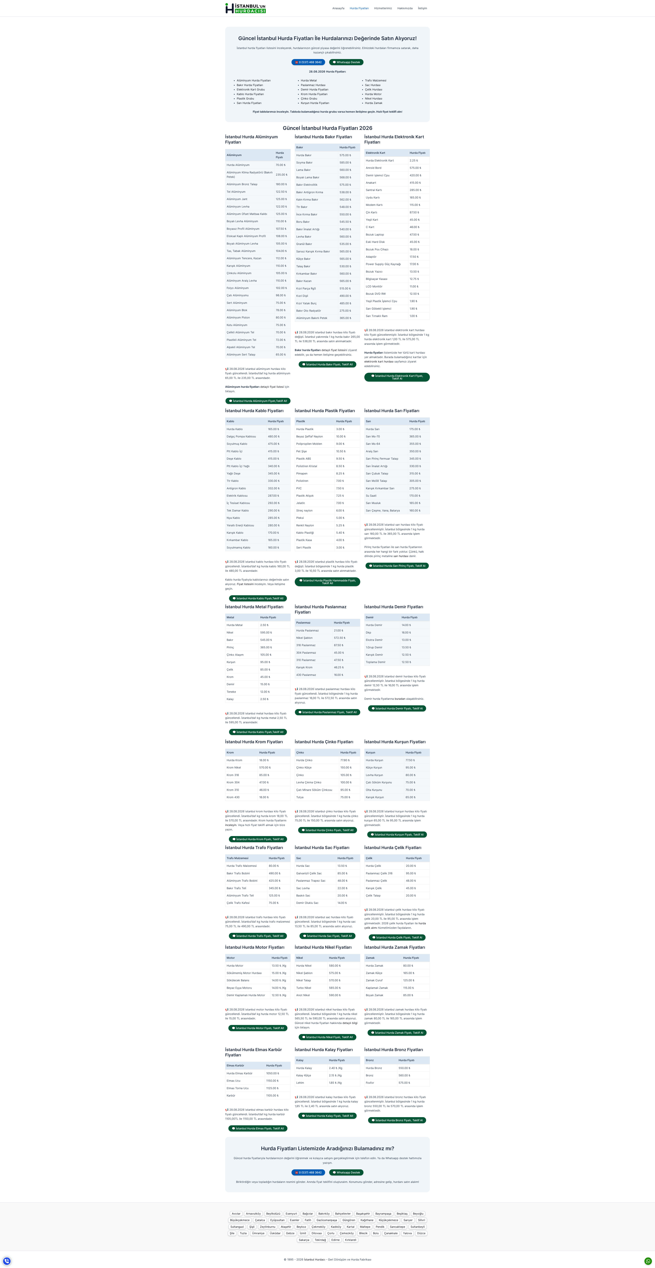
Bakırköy (324, 1213)
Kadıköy (336, 1226)
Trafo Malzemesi (375, 80)
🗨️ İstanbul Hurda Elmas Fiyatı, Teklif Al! (258, 1128)
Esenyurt (291, 1213)
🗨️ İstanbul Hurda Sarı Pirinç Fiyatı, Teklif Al (397, 565)
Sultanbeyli (418, 1226)
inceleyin (230, 825)
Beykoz (301, 1226)
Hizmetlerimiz (383, 8)
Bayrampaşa (383, 1213)
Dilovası (317, 1233)
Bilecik (363, 1233)
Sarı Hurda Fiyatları (249, 103)
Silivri (421, 1220)
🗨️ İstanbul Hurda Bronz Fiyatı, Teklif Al (397, 1120)
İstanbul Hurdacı (314, 1259)
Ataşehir (286, 1226)
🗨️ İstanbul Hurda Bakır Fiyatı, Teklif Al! (327, 364)
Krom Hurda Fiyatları (314, 94)
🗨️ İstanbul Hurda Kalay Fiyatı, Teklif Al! (327, 1115)
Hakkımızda (405, 8)
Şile (232, 1233)
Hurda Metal (309, 80)
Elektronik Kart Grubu (251, 89)
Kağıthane (367, 1220)
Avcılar (236, 1213)
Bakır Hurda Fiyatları (250, 85)
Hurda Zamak (373, 103)
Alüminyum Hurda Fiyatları (254, 80)
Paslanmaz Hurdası (313, 85)
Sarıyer (408, 1220)
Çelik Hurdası (373, 89)
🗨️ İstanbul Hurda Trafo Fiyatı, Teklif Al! (257, 936)
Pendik (380, 1226)
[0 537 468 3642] (7, 1261)
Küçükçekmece (388, 1220)
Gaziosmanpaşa (327, 1220)
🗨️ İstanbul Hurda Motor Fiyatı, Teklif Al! (258, 1028)
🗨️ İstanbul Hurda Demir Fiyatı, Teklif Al (397, 708)
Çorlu (330, 1233)
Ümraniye (258, 1233)
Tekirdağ (320, 1240)
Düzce (421, 1233)
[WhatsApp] (648, 1261)
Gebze (290, 1233)
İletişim (422, 8)
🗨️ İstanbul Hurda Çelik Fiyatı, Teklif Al (397, 937)
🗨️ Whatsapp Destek (346, 62)
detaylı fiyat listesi (272, 386)
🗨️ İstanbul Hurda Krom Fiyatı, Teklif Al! (258, 839)
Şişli (251, 1226)
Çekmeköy (318, 1226)
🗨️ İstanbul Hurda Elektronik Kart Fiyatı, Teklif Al (397, 377)
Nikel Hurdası (373, 98)
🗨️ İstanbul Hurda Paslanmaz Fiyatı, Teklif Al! (327, 712)
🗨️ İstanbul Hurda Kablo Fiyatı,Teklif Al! (257, 598)
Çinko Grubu (309, 98)
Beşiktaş (402, 1213)
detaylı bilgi (350, 1023)
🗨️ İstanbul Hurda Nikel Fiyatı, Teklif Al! (327, 1037)
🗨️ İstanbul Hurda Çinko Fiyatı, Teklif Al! (328, 830)
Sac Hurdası (373, 85)
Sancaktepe (397, 1226)
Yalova (407, 1233)
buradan (400, 698)
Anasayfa (338, 8)
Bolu (376, 1233)
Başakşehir (363, 1213)
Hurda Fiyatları (359, 8)
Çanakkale (391, 1233)
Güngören (349, 1220)
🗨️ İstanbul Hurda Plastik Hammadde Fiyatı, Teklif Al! (327, 582)
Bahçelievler (343, 1213)
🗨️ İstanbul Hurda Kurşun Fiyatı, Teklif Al (397, 834)
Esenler (294, 1220)
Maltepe (365, 1226)
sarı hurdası (401, 556)
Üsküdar (275, 1233)
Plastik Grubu (245, 98)
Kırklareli (350, 1240)
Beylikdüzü (273, 1213)
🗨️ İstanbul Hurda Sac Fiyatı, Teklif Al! (327, 936)
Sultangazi (237, 1226)
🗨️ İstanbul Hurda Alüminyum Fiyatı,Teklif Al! (258, 401)
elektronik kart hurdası (379, 361)
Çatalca (260, 1220)
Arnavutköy (253, 1213)
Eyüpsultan (277, 1220)
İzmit (303, 1233)
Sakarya (304, 1240)
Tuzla (243, 1233)
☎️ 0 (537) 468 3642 (308, 62)
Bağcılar (308, 1213)
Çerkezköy (347, 1233)
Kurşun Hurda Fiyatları (315, 103)
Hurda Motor (373, 94)
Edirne (335, 1240)
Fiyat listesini (245, 584)
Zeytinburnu (267, 1226)
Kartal (350, 1226)
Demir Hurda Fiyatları (314, 89)
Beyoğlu (418, 1213)
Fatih (308, 1220)
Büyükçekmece (240, 1220)
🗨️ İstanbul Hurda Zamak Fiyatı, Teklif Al (397, 1032)
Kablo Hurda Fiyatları (250, 94)
